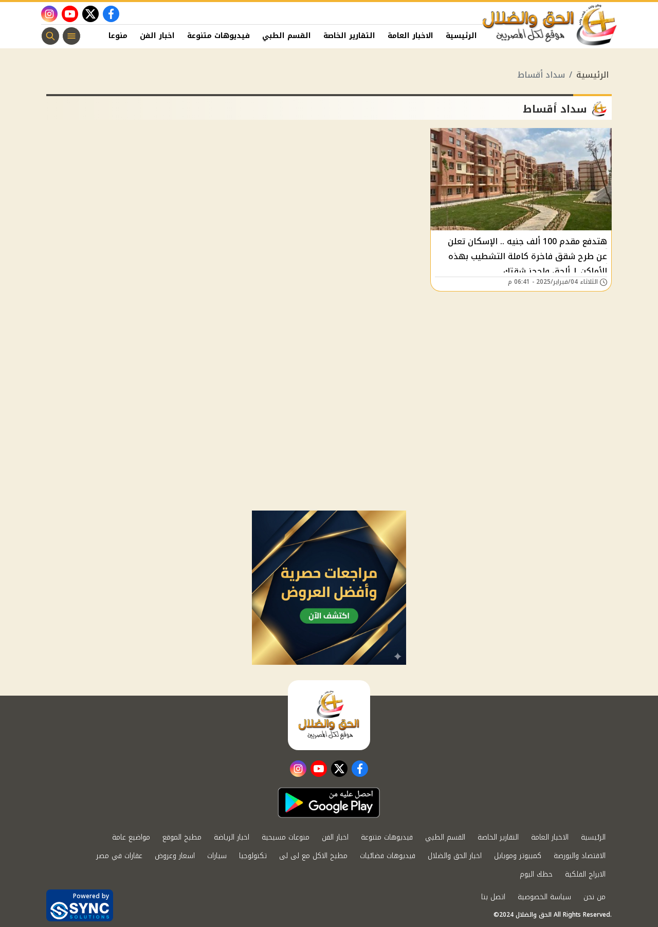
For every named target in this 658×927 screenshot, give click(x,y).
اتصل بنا (493, 897)
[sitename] (329, 715)
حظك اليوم (536, 874)
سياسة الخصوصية (544, 897)
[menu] (71, 36)
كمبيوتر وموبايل (517, 856)
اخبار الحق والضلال (455, 856)
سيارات (217, 856)
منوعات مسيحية (285, 837)
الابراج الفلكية (585, 874)
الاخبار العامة (410, 36)
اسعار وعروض (175, 856)
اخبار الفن (157, 36)
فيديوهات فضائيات (387, 856)
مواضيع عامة (131, 837)
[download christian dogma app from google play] (329, 802)
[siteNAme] (550, 25)
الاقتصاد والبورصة (580, 856)
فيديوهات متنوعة (218, 36)
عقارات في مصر (119, 856)
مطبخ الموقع (182, 837)
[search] (50, 36)
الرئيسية (461, 36)
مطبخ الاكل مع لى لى (313, 856)
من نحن (594, 897)
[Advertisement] (329, 433)
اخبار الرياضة (231, 837)
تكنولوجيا (253, 856)
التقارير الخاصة (349, 36)
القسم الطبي (286, 36)
